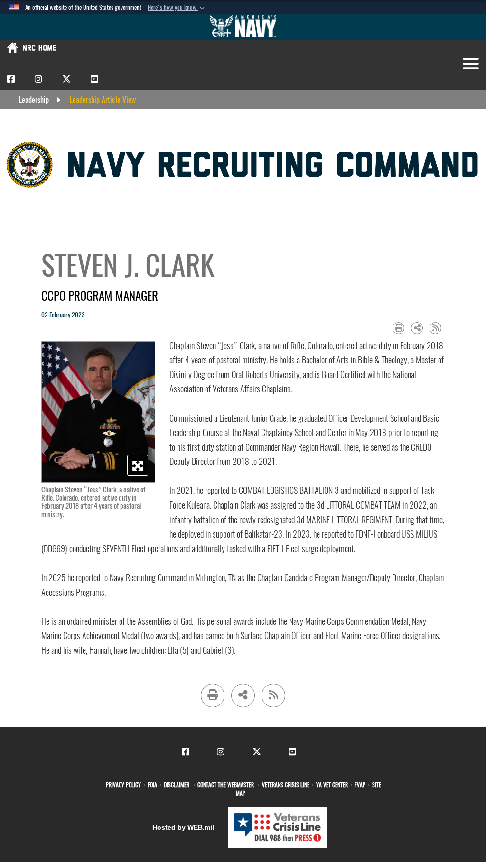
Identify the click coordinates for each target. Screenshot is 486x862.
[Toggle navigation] (471, 63)
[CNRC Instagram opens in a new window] (38, 78)
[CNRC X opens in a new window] (66, 78)
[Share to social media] (417, 328)
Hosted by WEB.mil (183, 827)
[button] (177, 7)
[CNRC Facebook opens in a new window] (11, 78)
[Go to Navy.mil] (243, 27)
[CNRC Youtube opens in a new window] (94, 78)
